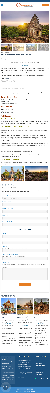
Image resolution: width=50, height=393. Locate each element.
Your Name (5, 233)
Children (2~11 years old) (8, 208)
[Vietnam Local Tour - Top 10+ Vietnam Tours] (25, 5)
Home (2, 52)
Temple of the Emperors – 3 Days (40, 316)
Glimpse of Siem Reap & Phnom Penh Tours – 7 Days (24, 316)
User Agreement (39, 374)
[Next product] (2, 59)
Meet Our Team (39, 363)
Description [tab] (4, 88)
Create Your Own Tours (40, 365)
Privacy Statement (39, 372)
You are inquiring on (7, 195)
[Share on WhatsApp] (2, 81)
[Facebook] (41, 378)
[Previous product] (5, 59)
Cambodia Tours (8, 52)
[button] (2, 5)
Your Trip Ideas (5, 262)
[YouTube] (47, 378)
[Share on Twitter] (7, 81)
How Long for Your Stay (8, 221)
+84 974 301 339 (25, 364)
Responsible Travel (39, 367)
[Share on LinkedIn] (14, 81)
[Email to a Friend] (9, 81)
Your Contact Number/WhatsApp (10, 254)
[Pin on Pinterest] (12, 81)
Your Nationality (6, 240)
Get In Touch (38, 361)
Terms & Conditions (40, 370)
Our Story (38, 358)
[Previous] (3, 27)
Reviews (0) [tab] (22, 88)
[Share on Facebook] (4, 81)
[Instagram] (43, 378)
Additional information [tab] (13, 88)
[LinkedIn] (45, 378)
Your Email (5, 246)
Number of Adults (6, 201)
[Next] (46, 27)
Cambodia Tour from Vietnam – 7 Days (8, 316)
